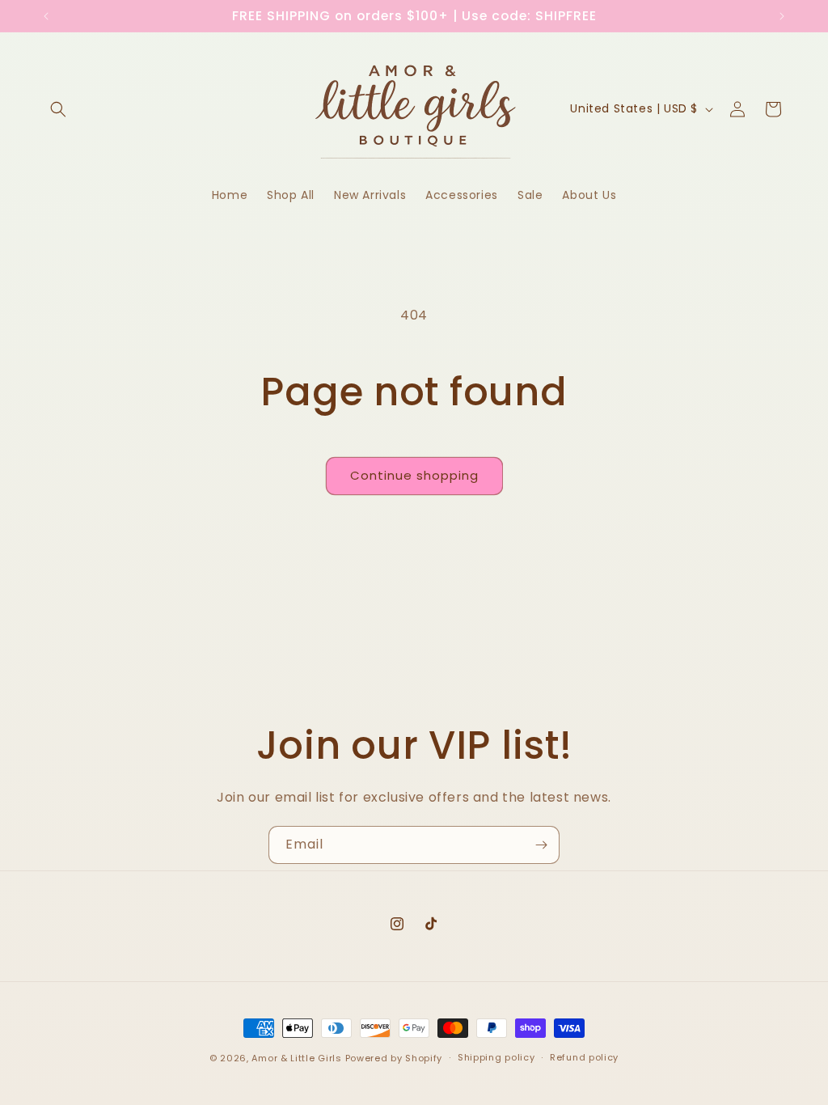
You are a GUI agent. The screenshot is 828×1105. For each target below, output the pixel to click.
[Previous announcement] (46, 16)
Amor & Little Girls (296, 1058)
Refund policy (584, 1057)
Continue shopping (414, 475)
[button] (58, 109)
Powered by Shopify (394, 1058)
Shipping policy (496, 1057)
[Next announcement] (782, 16)
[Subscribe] (541, 845)
